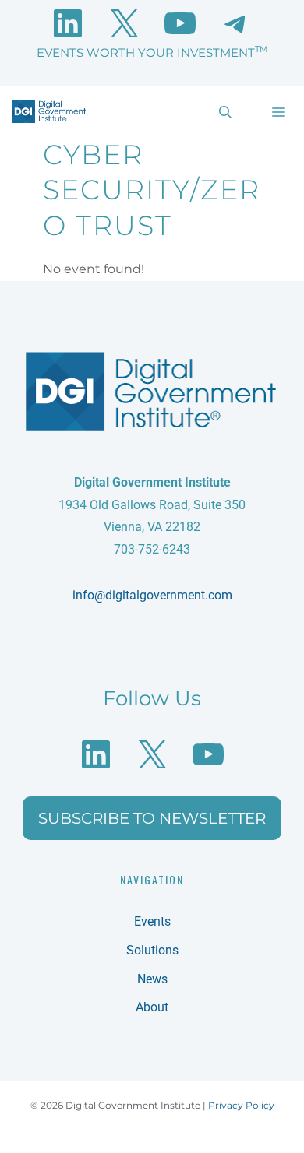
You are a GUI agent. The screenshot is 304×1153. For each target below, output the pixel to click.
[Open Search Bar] (225, 111)
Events (152, 921)
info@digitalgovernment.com (152, 595)
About (152, 1007)
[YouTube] (180, 23)
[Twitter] (124, 23)
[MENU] (276, 111)
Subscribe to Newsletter (152, 818)
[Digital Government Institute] (49, 111)
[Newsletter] (236, 23)
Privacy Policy (241, 1105)
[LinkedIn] (68, 23)
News (152, 979)
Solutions (152, 950)
